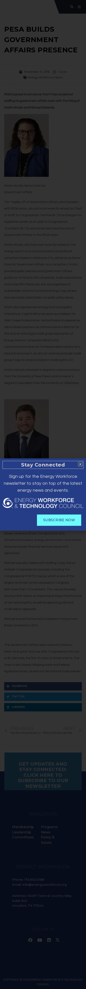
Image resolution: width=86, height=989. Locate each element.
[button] (80, 464)
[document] (43, 494)
